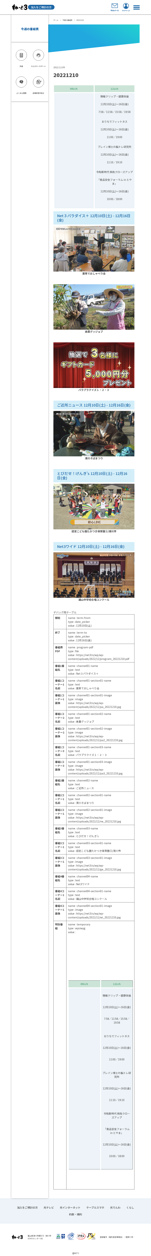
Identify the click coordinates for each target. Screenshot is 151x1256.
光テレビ (49, 1207)
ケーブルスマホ (95, 1207)
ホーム (55, 20)
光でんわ (115, 1207)
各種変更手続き (38, 93)
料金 (21, 66)
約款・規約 (75, 1214)
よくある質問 (21, 93)
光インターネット (70, 1207)
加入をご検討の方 (41, 7)
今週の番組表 (67, 20)
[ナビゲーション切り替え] (136, 7)
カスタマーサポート (38, 66)
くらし (130, 1207)
